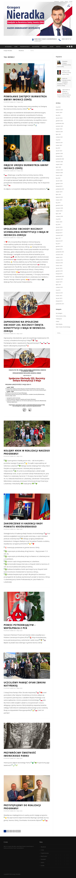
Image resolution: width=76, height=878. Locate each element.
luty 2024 (58, 115)
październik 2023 (60, 123)
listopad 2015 (59, 273)
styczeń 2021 (59, 150)
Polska (57, 321)
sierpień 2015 (59, 282)
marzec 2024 (59, 112)
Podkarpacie (59, 318)
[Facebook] (69, 46)
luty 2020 (58, 178)
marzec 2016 (59, 265)
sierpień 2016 (59, 257)
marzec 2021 (59, 145)
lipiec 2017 (58, 238)
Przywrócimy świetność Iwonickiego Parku (20, 754)
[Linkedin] (71, 46)
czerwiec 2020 (59, 170)
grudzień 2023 (59, 120)
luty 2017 (58, 243)
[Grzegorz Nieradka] (38, 18)
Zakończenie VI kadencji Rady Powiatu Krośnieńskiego (23, 525)
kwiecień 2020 (59, 172)
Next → (18, 831)
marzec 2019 (59, 200)
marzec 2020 (59, 175)
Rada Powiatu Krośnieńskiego (63, 327)
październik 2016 (60, 252)
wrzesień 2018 (59, 208)
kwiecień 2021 (59, 142)
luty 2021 (58, 148)
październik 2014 (60, 303)
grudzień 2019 (59, 183)
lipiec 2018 (58, 213)
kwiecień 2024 (59, 109)
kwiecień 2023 (59, 131)
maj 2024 (58, 107)
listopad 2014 (59, 301)
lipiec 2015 (58, 284)
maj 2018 (58, 219)
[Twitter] (67, 46)
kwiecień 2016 (59, 262)
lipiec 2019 (58, 194)
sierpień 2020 (59, 164)
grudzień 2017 (59, 230)
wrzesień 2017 (59, 235)
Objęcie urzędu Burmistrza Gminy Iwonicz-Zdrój (66, 72)
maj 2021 (58, 140)
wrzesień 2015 (59, 279)
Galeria (66, 1)
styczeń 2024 (59, 118)
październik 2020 (60, 159)
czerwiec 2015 (59, 287)
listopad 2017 (59, 232)
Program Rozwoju (24, 46)
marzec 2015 (59, 295)
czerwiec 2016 (59, 260)
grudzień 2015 (59, 271)
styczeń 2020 (59, 180)
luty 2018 (58, 224)
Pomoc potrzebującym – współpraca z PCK (20, 626)
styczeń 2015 (59, 298)
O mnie (61, 1)
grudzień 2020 (59, 153)
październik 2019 (60, 189)
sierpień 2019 (59, 191)
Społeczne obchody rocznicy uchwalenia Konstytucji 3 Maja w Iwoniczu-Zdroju (26, 232)
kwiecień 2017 (59, 241)
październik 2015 (60, 276)
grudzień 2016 (59, 246)
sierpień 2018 (59, 211)
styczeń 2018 (59, 227)
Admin (12, 102)
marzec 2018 (59, 221)
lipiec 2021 (58, 134)
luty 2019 (58, 202)
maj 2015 (58, 290)
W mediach (44, 46)
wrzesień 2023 (59, 126)
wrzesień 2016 (59, 254)
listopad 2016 (59, 249)
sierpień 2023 (59, 129)
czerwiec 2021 (59, 137)
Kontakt (70, 1)
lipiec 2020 (58, 167)
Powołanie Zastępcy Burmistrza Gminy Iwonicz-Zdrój (25, 98)
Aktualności (56, 1)
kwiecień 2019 (59, 197)
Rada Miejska (59, 324)
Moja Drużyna (35, 46)
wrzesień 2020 (59, 161)
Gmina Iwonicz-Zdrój (61, 316)
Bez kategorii (59, 313)
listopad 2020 (59, 156)
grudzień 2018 (59, 205)
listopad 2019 (59, 186)
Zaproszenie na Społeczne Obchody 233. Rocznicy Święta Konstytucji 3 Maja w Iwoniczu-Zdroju (25, 326)
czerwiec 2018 (59, 216)
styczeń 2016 (59, 268)
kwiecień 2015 (59, 293)
